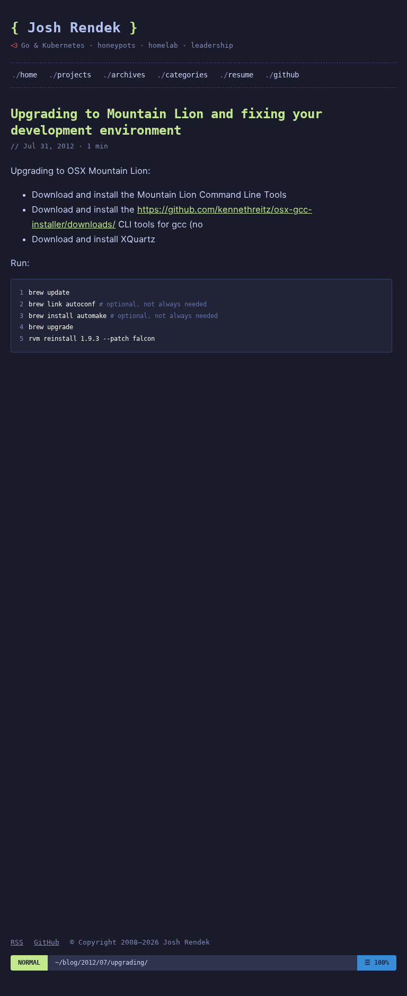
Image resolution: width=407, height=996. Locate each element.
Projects (74, 74)
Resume (240, 74)
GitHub (286, 74)
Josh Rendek (74, 28)
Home (28, 74)
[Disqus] (201, 495)
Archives (128, 74)
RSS (17, 942)
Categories (186, 74)
